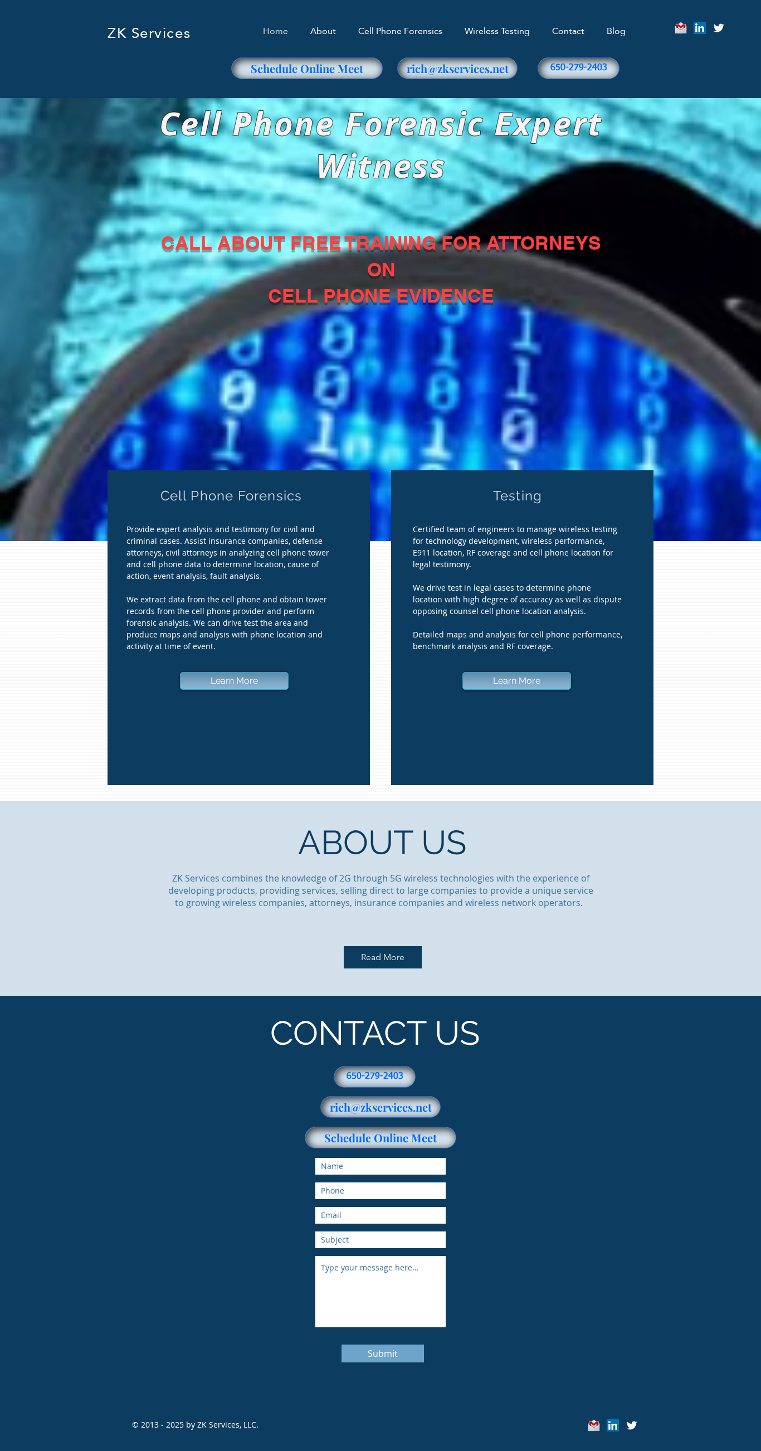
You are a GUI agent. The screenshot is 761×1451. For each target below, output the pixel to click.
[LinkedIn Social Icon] (700, 28)
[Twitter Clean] (719, 28)
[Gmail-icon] (681, 28)
